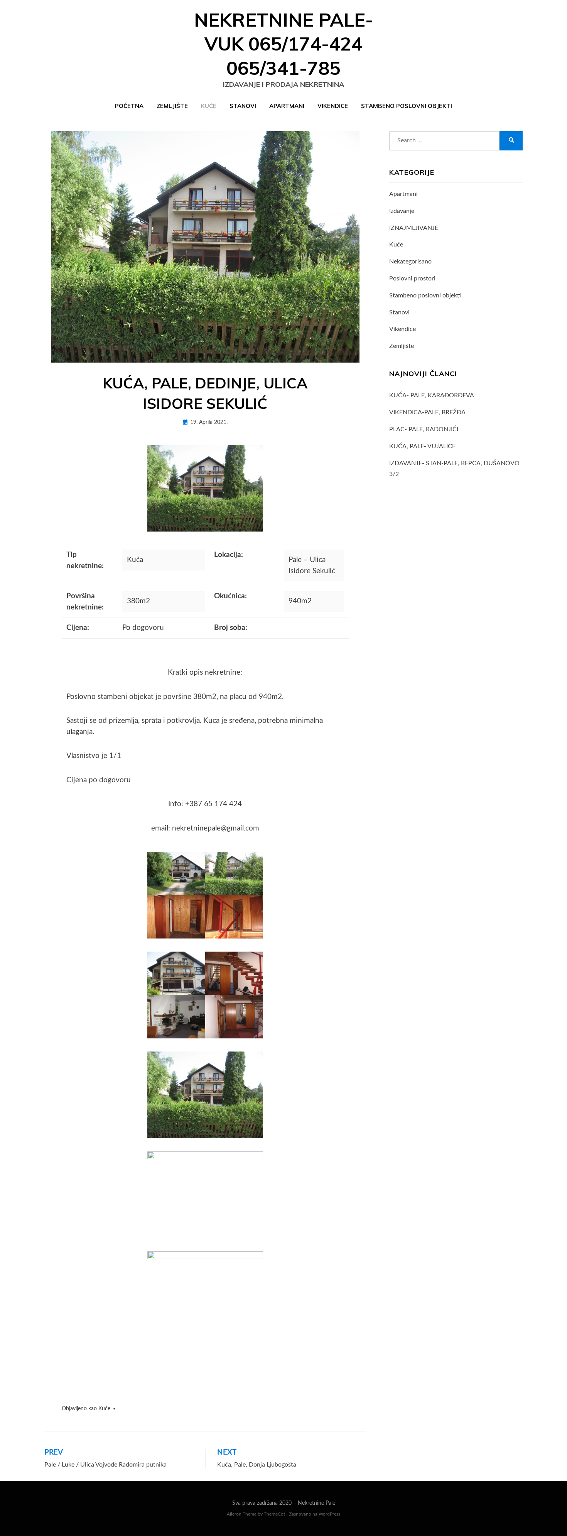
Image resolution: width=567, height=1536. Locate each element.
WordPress (329, 1514)
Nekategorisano (410, 261)
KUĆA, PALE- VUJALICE (422, 446)
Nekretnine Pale (316, 1503)
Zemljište (172, 106)
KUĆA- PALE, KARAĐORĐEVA (431, 395)
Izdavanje (401, 211)
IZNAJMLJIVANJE (413, 228)
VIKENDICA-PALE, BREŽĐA (427, 412)
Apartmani (286, 106)
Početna (129, 106)
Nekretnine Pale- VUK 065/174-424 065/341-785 (283, 43)
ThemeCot (274, 1514)
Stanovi (243, 106)
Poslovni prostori (412, 278)
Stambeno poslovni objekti (406, 106)
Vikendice (332, 106)
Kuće (208, 106)
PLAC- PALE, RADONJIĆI (423, 429)
